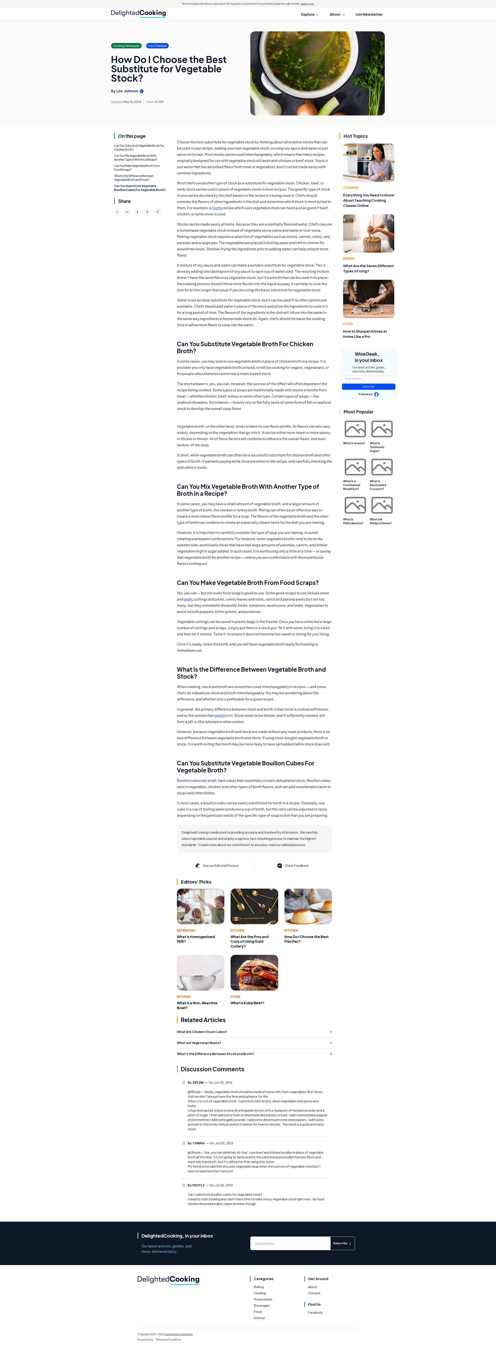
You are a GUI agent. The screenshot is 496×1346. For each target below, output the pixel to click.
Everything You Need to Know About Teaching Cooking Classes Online (368, 200)
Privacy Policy (145, 1339)
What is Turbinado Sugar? (377, 447)
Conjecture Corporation (178, 1334)
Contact (314, 1293)
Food (235, 997)
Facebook (315, 1312)
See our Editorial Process (221, 865)
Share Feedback (296, 865)
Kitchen (237, 930)
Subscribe (369, 386)
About (312, 1287)
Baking (349, 258)
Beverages (186, 930)
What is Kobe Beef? (247, 1003)
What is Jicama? (354, 443)
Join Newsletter (369, 14)
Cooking (351, 188)
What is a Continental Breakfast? (351, 485)
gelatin (220, 715)
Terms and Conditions (168, 1339)
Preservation (263, 1299)
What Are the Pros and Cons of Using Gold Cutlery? (250, 941)
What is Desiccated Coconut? (378, 485)
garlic (188, 599)
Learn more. (307, 3)
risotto (217, 208)
